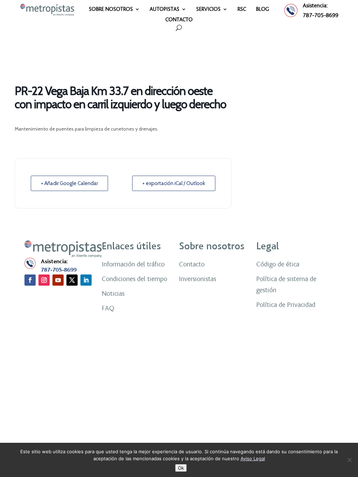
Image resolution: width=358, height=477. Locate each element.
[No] (349, 459)
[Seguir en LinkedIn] (86, 280)
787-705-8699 (320, 15)
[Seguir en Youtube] (58, 280)
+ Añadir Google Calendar (69, 183)
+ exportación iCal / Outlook (173, 183)
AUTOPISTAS (164, 9)
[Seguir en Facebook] (30, 280)
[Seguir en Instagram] (44, 280)
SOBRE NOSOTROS (111, 9)
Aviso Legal (253, 458)
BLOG (262, 9)
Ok (181, 468)
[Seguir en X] (72, 280)
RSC (241, 9)
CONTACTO (179, 20)
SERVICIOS (208, 9)
